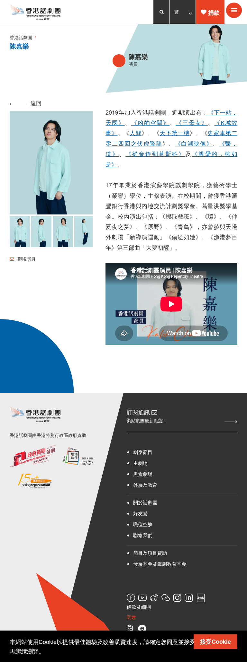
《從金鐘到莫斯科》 (155, 153)
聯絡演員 (26, 258)
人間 (136, 132)
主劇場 (140, 462)
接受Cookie (215, 641)
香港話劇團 (21, 37)
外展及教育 (145, 484)
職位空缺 (142, 524)
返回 (36, 103)
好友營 (140, 513)
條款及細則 (139, 606)
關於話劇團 (145, 502)
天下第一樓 (174, 132)
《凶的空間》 (150, 122)
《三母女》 (192, 122)
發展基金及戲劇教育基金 (159, 563)
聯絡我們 (142, 535)
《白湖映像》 (194, 143)
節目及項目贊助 (150, 552)
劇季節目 (142, 452)
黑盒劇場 (142, 473)
